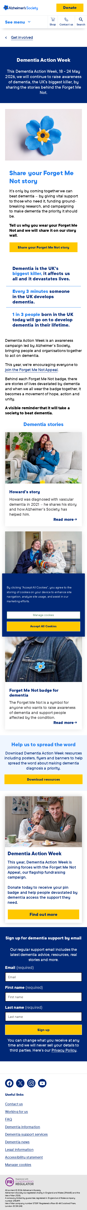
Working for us (16, 1111)
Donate (70, 7)
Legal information (19, 1149)
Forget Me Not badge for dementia (33, 692)
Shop (53, 24)
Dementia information (22, 1127)
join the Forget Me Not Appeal (31, 369)
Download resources (43, 779)
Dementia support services (26, 1134)
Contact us (14, 1104)
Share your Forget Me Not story (43, 247)
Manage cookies (18, 1164)
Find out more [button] (43, 914)
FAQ (8, 1119)
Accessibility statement (24, 1157)
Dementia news (17, 1142)
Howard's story (24, 491)
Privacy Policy (64, 1050)
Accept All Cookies (43, 626)
